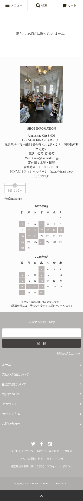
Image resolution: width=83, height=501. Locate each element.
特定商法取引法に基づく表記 (27, 466)
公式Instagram (13, 198)
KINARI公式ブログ (48, 450)
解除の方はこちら (69, 353)
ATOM (59, 458)
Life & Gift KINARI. (40, 483)
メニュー (16, 5)
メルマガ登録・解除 (31, 458)
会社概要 (67, 450)
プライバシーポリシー (60, 466)
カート (71, 5)
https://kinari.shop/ (61, 171)
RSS (48, 458)
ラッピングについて (22, 450)
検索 (43, 5)
